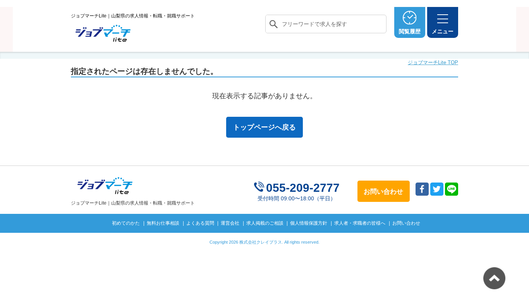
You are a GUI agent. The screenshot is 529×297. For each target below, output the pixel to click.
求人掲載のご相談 (264, 223)
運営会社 (230, 223)
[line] (451, 189)
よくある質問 (200, 223)
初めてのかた (126, 223)
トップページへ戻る (264, 127)
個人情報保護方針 (308, 223)
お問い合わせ (406, 223)
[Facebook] (422, 189)
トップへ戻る (494, 278)
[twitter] (436, 189)
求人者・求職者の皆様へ (359, 223)
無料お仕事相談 (163, 223)
